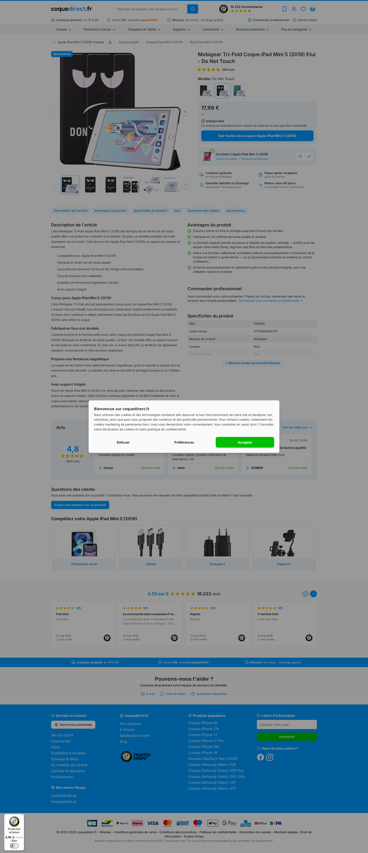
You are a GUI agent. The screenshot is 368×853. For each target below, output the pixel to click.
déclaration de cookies (118, 429)
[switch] (14, 845)
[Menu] (21, 816)
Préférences (184, 442)
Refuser (123, 442)
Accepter (245, 442)
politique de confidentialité (166, 429)
